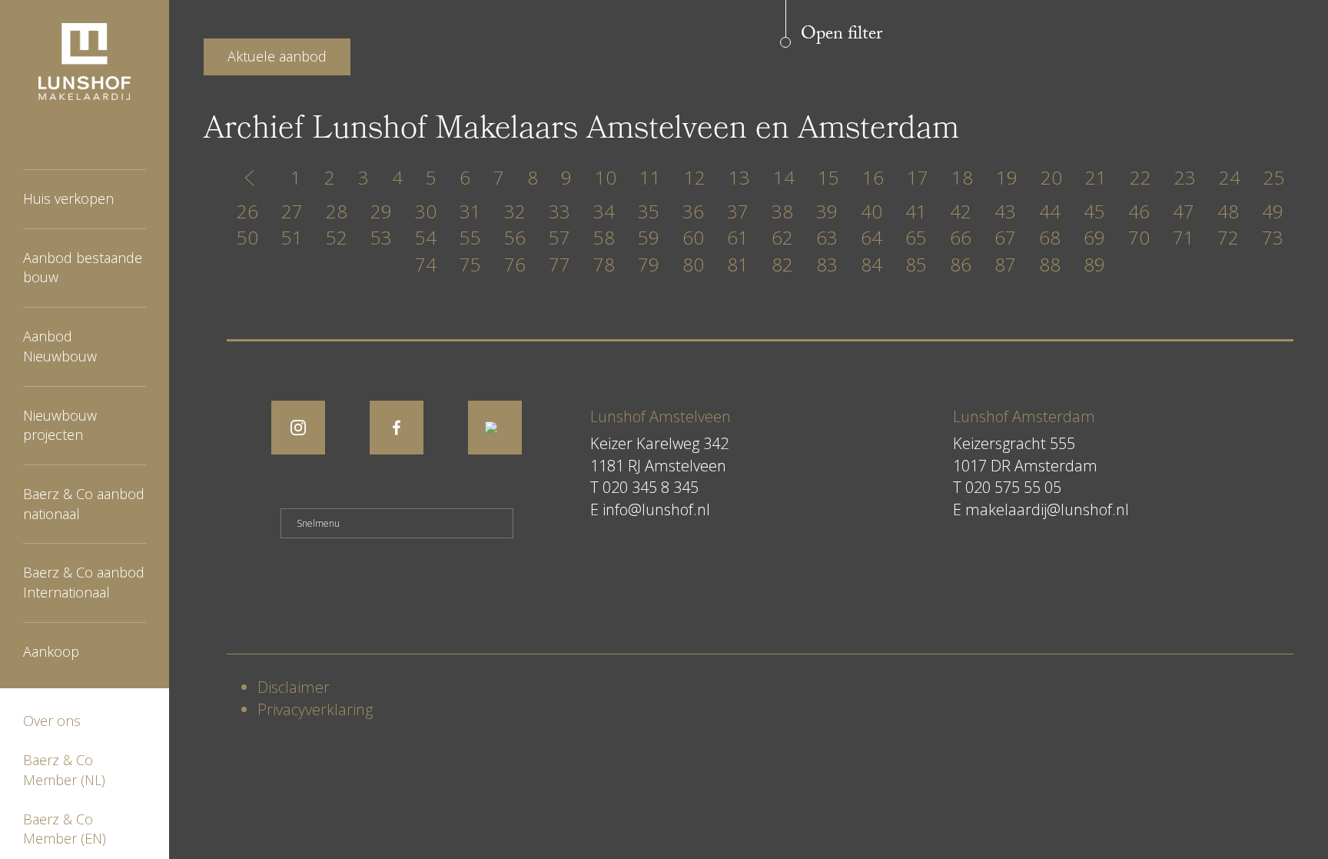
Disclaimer (293, 687)
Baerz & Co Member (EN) (64, 829)
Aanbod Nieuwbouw (60, 346)
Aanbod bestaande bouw (82, 267)
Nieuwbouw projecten (60, 425)
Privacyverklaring (315, 709)
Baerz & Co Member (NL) (64, 770)
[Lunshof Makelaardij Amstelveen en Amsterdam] (84, 61)
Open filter (841, 34)
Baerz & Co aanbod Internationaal (83, 582)
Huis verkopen (68, 198)
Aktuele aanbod (277, 56)
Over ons (52, 720)
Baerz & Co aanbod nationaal (83, 503)
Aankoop (51, 651)
